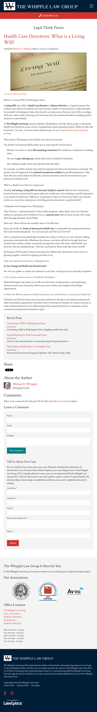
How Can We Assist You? (17, 518)
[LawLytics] (13, 703)
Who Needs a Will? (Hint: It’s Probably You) (28, 346)
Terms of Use (9, 685)
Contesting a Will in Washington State (26, 323)
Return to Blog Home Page (16, 94)
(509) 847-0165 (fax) (12, 623)
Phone (10, 531)
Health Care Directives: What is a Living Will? (44, 39)
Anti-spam (35, 685)
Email (9, 426)
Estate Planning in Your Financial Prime (27, 335)
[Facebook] (5, 693)
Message (10, 436)
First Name (12, 488)
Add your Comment (62, 401)
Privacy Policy (23, 685)
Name (9, 416)
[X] (12, 693)
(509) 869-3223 (50, 15)
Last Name (12, 498)
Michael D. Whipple (22, 49)
